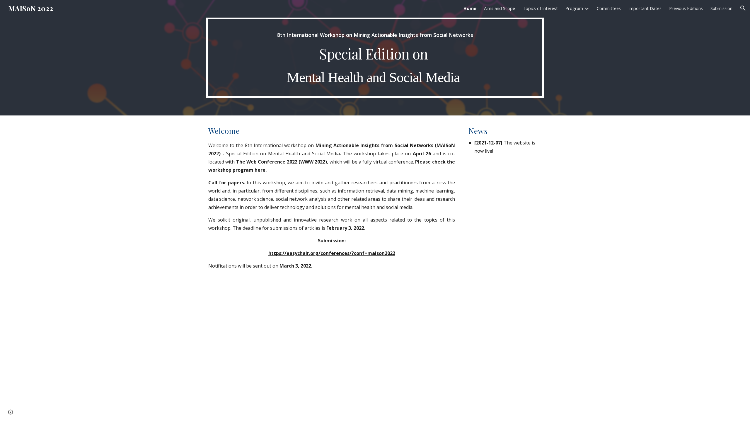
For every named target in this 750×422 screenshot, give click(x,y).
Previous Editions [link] (686, 8)
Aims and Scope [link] (499, 8)
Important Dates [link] (645, 8)
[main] (375, 58)
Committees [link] (609, 8)
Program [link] (574, 8)
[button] (743, 8)
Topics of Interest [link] (540, 8)
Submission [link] (721, 8)
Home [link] (469, 8)
